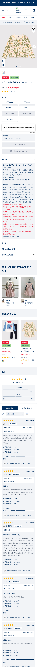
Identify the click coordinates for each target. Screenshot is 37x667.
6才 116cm (27, 108)
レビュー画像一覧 (27, 408)
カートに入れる (20, 145)
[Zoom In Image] (3, 61)
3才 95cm (9, 102)
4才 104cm (27, 102)
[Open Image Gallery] (3, 65)
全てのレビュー (10, 408)
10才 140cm (27, 113)
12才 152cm (10, 119)
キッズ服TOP (10, 22)
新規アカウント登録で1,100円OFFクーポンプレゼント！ (18, 3)
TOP (3, 22)
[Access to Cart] (34, 10)
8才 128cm (10, 113)
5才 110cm (9, 108)
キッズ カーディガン (22, 22)
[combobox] (15, 414)
